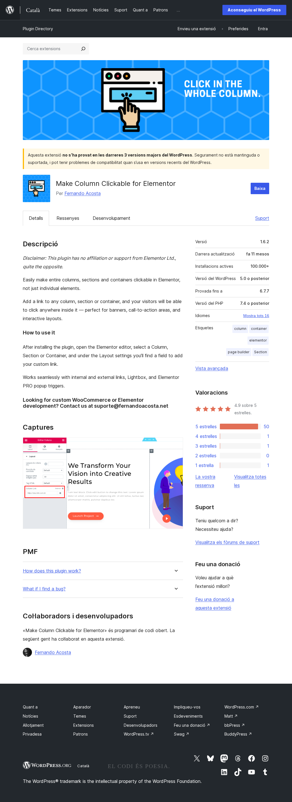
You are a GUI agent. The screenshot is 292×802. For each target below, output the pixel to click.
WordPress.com (241, 706)
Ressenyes (67, 218)
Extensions (83, 725)
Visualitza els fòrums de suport (227, 542)
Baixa (259, 188)
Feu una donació (192, 725)
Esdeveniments (188, 716)
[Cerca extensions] (83, 48)
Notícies (30, 716)
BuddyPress (238, 734)
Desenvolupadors (140, 725)
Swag (181, 734)
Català (83, 766)
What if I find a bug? (44, 589)
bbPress (234, 725)
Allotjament (33, 725)
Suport (262, 218)
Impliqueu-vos (187, 706)
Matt (231, 716)
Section (260, 352)
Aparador (82, 706)
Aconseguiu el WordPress (254, 9)
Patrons (80, 734)
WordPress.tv (139, 734)
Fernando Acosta (82, 193)
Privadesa (32, 734)
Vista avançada (211, 368)
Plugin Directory (38, 28)
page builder (239, 352)
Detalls (36, 218)
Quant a (30, 706)
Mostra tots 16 (256, 315)
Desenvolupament (111, 218)
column (240, 328)
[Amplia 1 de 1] (175, 445)
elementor (258, 340)
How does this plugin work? (52, 571)
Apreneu (132, 706)
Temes (79, 716)
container (259, 328)
